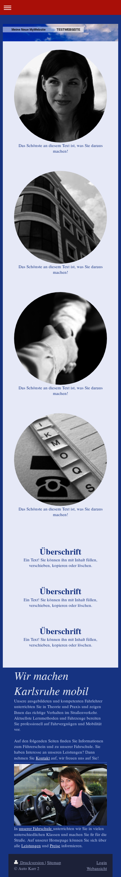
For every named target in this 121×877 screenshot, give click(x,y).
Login (102, 862)
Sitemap (54, 862)
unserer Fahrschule (36, 828)
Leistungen (31, 845)
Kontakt (43, 758)
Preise (55, 845)
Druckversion (32, 862)
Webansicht (97, 868)
